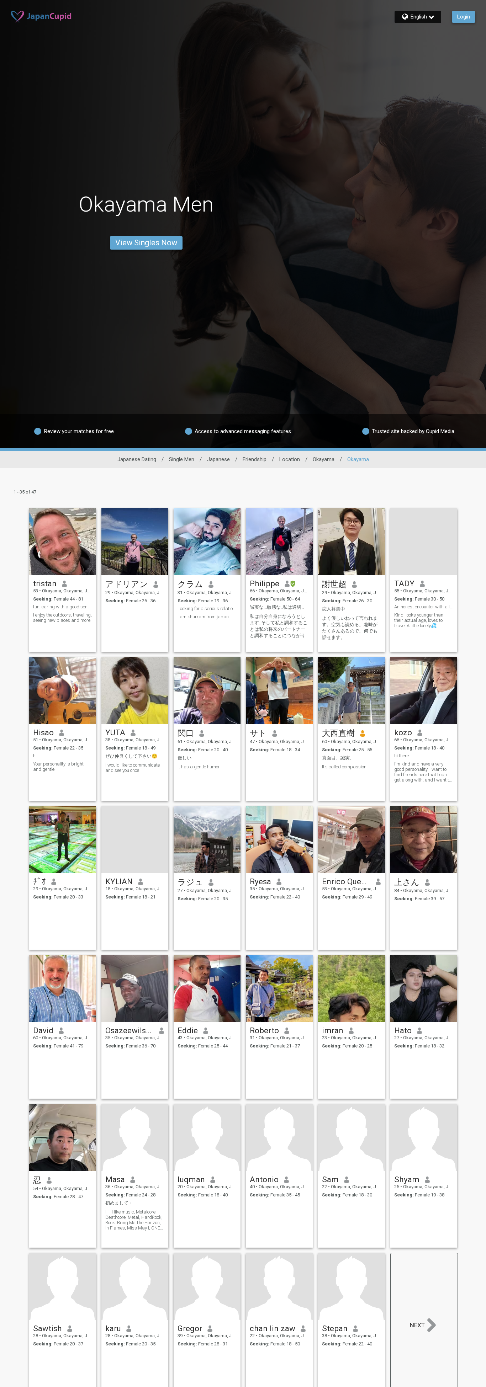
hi (35, 755)
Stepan (335, 1328)
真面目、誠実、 (338, 758)
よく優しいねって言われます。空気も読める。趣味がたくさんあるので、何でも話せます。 (349, 627)
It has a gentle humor (199, 766)
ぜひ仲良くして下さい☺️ (131, 756)
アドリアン (126, 584)
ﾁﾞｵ (39, 881)
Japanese (218, 459)
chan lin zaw (272, 1328)
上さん (406, 882)
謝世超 (334, 584)
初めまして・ (119, 1203)
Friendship (254, 459)
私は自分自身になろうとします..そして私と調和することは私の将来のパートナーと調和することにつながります (278, 626)
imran (332, 1030)
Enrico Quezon (346, 881)
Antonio (264, 1179)
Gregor (190, 1328)
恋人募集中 (333, 609)
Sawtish (47, 1328)
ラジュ (190, 882)
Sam (330, 1179)
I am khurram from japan (203, 616)
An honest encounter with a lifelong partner (423, 606)
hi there (401, 755)
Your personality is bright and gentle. (58, 766)
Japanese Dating (136, 459)
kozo (403, 732)
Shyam (406, 1179)
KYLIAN (119, 881)
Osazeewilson (129, 1030)
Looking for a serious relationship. (207, 608)
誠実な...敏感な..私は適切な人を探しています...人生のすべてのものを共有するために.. (279, 607)
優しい (184, 758)
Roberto (264, 1030)
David (43, 1030)
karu (113, 1328)
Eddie (188, 1030)
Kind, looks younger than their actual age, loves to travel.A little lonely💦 (418, 620)
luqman (191, 1179)
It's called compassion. (345, 766)
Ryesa (260, 881)
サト (258, 733)
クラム (190, 584)
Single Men (181, 459)
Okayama (323, 459)
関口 (186, 733)
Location (289, 459)
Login (463, 17)
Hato (403, 1030)
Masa (115, 1179)
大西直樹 (338, 733)
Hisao (43, 732)
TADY (404, 583)
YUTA (115, 732)
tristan (45, 583)
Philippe (264, 583)
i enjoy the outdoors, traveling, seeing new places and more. (62, 617)
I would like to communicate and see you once (132, 767)
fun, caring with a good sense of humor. (62, 606)
